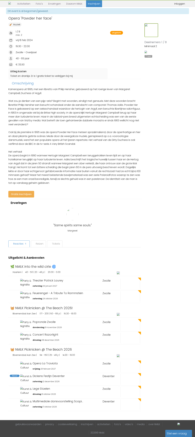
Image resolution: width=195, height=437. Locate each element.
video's (129, 424)
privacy (49, 424)
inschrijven (87, 424)
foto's (117, 424)
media (141, 424)
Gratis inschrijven (21, 194)
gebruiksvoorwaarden (28, 424)
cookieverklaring (67, 424)
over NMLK (154, 424)
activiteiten (103, 424)
